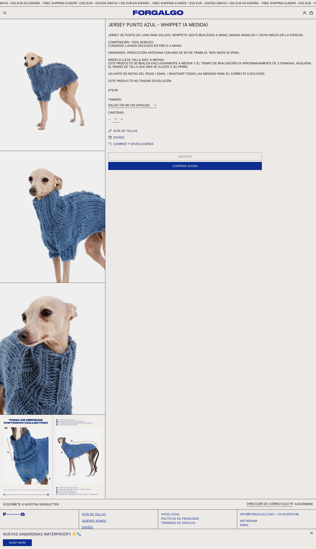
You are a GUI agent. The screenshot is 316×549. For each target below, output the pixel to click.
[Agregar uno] (121, 119)
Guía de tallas (94, 514)
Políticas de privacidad (180, 518)
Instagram (248, 521)
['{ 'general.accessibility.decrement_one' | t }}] (109, 119)
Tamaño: (115, 99)
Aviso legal (170, 514)
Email (244, 525)
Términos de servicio (178, 523)
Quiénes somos (94, 521)
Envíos (87, 527)
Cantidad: (116, 112)
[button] (311, 12)
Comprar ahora (185, 166)
